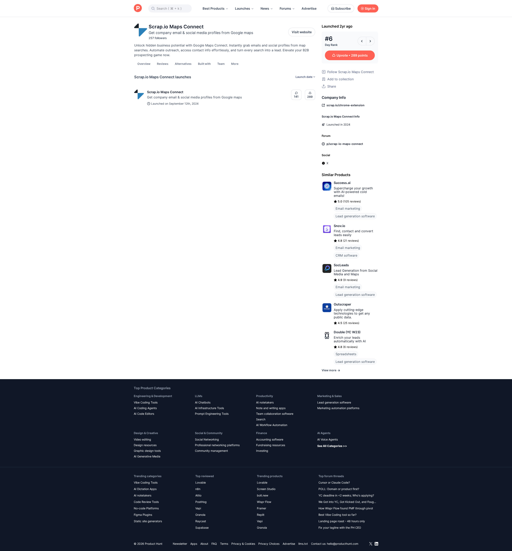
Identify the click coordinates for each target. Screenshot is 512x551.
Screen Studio (266, 489)
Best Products (214, 8)
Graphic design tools (147, 450)
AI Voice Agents (327, 439)
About (204, 543)
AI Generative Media (147, 456)
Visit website (302, 32)
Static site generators (148, 521)
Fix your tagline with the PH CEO (339, 527)
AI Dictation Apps (145, 489)
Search (260, 419)
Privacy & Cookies (243, 543)
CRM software (346, 255)
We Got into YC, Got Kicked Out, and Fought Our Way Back (347, 502)
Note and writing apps (270, 408)
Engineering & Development (153, 396)
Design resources (145, 445)
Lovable (200, 482)
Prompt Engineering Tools (212, 413)
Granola (200, 514)
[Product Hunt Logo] (138, 8)
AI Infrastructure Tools (209, 408)
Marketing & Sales (329, 396)
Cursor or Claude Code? (334, 482)
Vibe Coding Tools (146, 402)
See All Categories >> (332, 446)
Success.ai (342, 183)
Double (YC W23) (347, 332)
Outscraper (342, 304)
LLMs (198, 396)
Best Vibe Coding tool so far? (337, 514)
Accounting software (269, 439)
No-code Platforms (146, 508)
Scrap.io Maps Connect (165, 92)
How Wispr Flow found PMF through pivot (345, 508)
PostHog (201, 502)
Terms (224, 543)
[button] (235, 64)
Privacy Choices (268, 543)
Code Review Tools (146, 502)
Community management (211, 450)
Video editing (142, 439)
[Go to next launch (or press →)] (370, 41)
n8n (197, 489)
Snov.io (339, 226)
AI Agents (324, 433)
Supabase (202, 527)
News (265, 8)
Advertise (309, 8)
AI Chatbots (202, 402)
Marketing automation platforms (338, 408)
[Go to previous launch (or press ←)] (362, 41)
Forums (285, 8)
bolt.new (262, 495)
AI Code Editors (144, 413)
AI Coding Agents (145, 408)
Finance (261, 433)
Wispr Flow (264, 502)
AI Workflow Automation (271, 425)
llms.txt (303, 543)
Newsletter (180, 543)
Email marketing (348, 208)
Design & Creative (146, 433)
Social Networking (207, 439)
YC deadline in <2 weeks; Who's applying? (346, 495)
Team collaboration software (274, 413)
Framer (261, 508)
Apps (193, 543)
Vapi (198, 508)
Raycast (200, 521)
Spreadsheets (346, 354)
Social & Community (209, 433)
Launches (242, 8)
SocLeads (341, 265)
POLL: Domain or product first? (338, 489)
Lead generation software (355, 216)
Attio (198, 495)
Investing (262, 450)
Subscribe (343, 8)
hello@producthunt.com (342, 543)
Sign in (370, 8)
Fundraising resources (270, 445)
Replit (260, 514)
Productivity (264, 396)
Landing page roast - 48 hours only (341, 521)
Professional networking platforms (217, 445)
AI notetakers (265, 402)
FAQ (214, 543)
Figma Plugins (143, 514)
